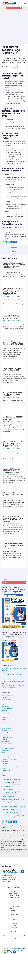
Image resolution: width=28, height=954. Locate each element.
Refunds (3, 752)
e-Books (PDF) (14, 912)
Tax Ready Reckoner (18, 55)
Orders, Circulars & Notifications (9, 743)
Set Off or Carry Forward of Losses (9, 759)
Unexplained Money (6, 770)
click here (10, 849)
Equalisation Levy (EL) (8, 786)
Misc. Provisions (6, 269)
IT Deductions (5, 735)
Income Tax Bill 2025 (19, 799)
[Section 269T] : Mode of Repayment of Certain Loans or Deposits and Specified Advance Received (12, 291)
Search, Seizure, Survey (7, 757)
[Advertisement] (14, 25)
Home (14, 904)
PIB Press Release (5, 750)
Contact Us (14, 890)
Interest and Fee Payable (7, 732)
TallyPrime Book (14, 916)
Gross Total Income (8, 796)
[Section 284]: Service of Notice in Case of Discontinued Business (12, 470)
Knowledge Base (5, 739)
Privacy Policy (14, 891)
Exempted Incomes (6, 717)
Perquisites (5, 809)
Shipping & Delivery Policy (14, 893)
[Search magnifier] (20, 8)
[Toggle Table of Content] (14, 67)
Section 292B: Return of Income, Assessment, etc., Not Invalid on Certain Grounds (13, 518)
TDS (23, 816)
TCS (18, 816)
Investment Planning (7, 802)
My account (14, 921)
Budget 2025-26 (6, 783)
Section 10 (16, 812)
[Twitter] (15, 938)
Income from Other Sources (8, 726)
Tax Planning (12, 816)
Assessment (17, 779)
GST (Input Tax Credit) (7, 799)
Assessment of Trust (6, 701)
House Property (5, 724)
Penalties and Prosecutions (8, 55)
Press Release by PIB (15, 809)
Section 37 (4, 816)
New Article (18, 803)
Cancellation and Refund (14, 897)
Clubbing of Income (6, 712)
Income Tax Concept (6, 728)
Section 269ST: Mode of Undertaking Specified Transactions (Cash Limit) (13, 316)
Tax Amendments (5, 761)
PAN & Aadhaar (5, 746)
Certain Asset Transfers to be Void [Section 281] (13, 369)
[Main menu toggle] (24, 3)
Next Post (14, 251)
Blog (3, 704)
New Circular (5, 806)
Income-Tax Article (6, 730)
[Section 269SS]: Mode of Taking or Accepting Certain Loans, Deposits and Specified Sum (14, 265)
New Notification (14, 806)
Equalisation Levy (5, 715)
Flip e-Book (4, 719)
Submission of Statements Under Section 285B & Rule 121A (13, 545)
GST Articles (4, 721)
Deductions (16, 783)
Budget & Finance (5, 706)
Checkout (15, 923)
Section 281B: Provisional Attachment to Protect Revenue (12, 394)
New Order (23, 806)
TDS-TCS (3, 768)
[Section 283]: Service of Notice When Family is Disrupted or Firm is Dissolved (12, 444)
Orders (14, 919)
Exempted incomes (8, 789)
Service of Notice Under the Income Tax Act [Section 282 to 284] (13, 417)
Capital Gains (4, 710)
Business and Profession (7, 708)
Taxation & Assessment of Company (10, 766)
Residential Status (7, 812)
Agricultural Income (6, 697)
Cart (15, 925)
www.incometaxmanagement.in (18, 948)
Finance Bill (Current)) (8, 792)
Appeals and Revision (6, 699)
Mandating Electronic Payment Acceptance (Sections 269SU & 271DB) (13, 342)
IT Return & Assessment (7, 737)
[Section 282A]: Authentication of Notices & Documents (13, 494)
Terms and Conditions (14, 895)
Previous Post (14, 247)
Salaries (3, 754)
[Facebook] (12, 938)
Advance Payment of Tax (7, 695)
